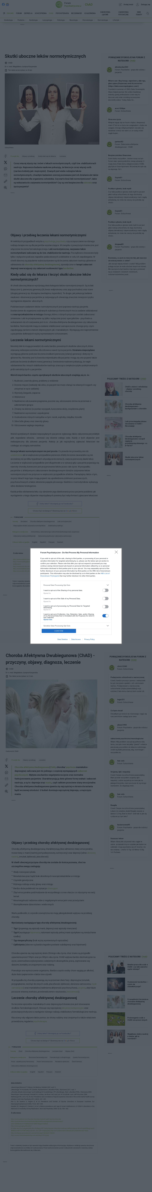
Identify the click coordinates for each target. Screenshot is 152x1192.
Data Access (76, 639)
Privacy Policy (89, 639)
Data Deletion (62, 639)
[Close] (117, 553)
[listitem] (76, 585)
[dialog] (76, 596)
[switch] (105, 590)
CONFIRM (59, 631)
